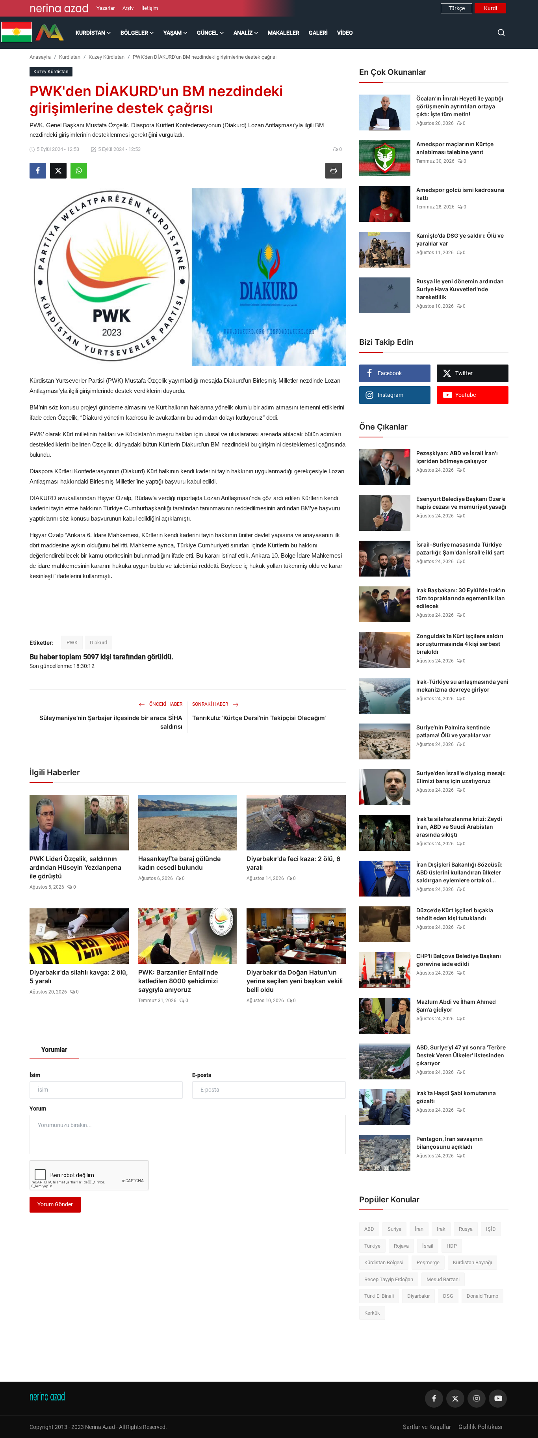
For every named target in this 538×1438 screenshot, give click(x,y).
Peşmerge (428, 1262)
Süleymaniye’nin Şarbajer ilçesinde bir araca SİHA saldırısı (110, 722)
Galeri (318, 33)
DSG (448, 1296)
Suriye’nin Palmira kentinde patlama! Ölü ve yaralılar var (453, 731)
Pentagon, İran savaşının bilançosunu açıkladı (449, 1142)
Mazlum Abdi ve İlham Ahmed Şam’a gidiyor (456, 1005)
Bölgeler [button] (134, 33)
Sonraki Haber (210, 704)
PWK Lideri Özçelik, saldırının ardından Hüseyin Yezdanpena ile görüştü (75, 867)
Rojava (401, 1246)
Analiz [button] (243, 33)
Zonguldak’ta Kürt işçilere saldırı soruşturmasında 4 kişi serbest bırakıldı (459, 643)
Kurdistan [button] (90, 33)
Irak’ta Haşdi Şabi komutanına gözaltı (456, 1097)
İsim (35, 1075)
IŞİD (491, 1229)
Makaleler (283, 33)
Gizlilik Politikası (480, 1427)
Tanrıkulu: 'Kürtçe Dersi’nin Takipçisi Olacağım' (259, 718)
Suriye (394, 1229)
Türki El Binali (379, 1296)
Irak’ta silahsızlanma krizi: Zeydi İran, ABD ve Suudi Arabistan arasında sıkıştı (459, 826)
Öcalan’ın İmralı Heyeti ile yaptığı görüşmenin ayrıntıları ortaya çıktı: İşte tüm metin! (459, 106)
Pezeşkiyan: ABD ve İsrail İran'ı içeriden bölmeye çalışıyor (457, 457)
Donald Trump (482, 1296)
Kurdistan (69, 57)
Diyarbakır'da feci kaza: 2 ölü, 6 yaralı (293, 863)
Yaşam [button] (172, 33)
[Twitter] (455, 1399)
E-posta (201, 1075)
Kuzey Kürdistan (106, 57)
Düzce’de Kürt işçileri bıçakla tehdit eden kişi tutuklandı (454, 914)
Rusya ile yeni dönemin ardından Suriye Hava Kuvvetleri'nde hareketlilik (460, 289)
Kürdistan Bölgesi (383, 1262)
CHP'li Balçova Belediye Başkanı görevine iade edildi (458, 959)
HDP (452, 1246)
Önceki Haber (165, 704)
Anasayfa (40, 57)
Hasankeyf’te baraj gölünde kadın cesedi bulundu (179, 863)
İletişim (149, 8)
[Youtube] (498, 1399)
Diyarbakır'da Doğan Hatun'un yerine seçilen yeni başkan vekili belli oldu (295, 980)
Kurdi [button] (490, 8)
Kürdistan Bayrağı (472, 1262)
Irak (441, 1229)
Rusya (466, 1229)
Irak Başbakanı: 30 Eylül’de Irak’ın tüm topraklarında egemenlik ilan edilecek (460, 598)
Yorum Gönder (55, 1204)
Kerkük (372, 1313)
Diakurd (98, 643)
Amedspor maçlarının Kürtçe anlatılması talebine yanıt (454, 148)
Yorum (38, 1108)
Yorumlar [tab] (54, 1049)
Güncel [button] (207, 33)
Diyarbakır (418, 1296)
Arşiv (128, 8)
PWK (72, 643)
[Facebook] (434, 1399)
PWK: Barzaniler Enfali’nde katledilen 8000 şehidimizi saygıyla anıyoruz (178, 980)
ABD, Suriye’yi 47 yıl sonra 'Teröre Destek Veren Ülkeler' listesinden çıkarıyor (461, 1055)
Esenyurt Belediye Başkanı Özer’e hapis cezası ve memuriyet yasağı (461, 502)
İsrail (427, 1246)
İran (419, 1229)
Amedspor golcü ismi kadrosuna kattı (460, 193)
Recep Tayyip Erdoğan (388, 1279)
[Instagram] (477, 1399)
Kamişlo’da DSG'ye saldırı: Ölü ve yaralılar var (460, 239)
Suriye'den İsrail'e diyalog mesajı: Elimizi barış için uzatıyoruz (461, 777)
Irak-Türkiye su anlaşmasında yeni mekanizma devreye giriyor (462, 685)
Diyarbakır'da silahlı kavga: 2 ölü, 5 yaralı (79, 976)
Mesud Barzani (443, 1279)
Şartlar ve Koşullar (427, 1427)
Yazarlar (105, 8)
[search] (501, 32)
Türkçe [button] (457, 8)
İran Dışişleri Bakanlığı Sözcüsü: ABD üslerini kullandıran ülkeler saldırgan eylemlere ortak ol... (459, 872)
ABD (369, 1229)
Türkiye (372, 1246)
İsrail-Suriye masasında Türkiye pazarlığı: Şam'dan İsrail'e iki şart (460, 548)
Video (345, 33)
